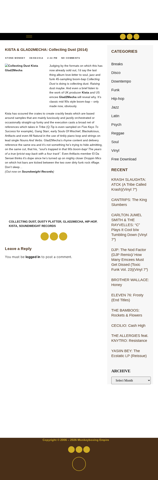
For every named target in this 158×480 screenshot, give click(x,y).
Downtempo (121, 81)
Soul (115, 142)
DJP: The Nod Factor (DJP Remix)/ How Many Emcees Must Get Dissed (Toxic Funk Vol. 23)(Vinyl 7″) (129, 260)
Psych (116, 124)
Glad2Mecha (68, 97)
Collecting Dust (22, 221)
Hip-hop (117, 98)
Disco (116, 72)
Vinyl (115, 150)
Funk (115, 90)
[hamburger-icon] (29, 36)
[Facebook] (123, 37)
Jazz (115, 107)
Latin (115, 116)
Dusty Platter (49, 221)
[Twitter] (129, 37)
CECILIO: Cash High (128, 325)
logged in (33, 257)
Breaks (117, 64)
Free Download (123, 159)
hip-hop (90, 221)
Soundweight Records (37, 171)
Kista (85, 92)
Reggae (117, 133)
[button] (78, 36)
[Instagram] (136, 37)
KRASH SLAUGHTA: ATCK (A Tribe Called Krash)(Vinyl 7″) (128, 184)
